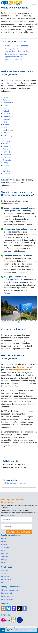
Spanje (6, 163)
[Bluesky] (8, 608)
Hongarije (7, 119)
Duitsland (7, 105)
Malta (5, 138)
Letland (6, 127)
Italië (5, 122)
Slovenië (6, 157)
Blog (2, 582)
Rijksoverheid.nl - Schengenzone (16, 483)
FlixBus (7, 293)
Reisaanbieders (6, 579)
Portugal (6, 152)
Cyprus (12, 180)
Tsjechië (6, 165)
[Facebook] (24, 608)
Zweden (6, 171)
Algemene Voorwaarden (9, 590)
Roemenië (7, 155)
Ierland (4, 180)
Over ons (4, 570)
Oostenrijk (7, 146)
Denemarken (8, 103)
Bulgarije (6, 100)
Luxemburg (7, 135)
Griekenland (8, 116)
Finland (6, 111)
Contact (4, 573)
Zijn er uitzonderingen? (14, 57)
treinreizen (19, 279)
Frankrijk (6, 114)
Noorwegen (7, 144)
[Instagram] (3, 608)
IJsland (6, 168)
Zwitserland (8, 174)
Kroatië (6, 125)
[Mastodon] (14, 608)
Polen (5, 149)
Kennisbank (5, 576)
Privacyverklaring (7, 593)
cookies (16, 630)
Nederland (7, 141)
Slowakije (7, 160)
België (5, 97)
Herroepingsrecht (7, 596)
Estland (6, 108)
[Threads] (19, 608)
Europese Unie (13, 83)
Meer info (11, 515)
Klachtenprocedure (7, 599)
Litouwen (6, 133)
